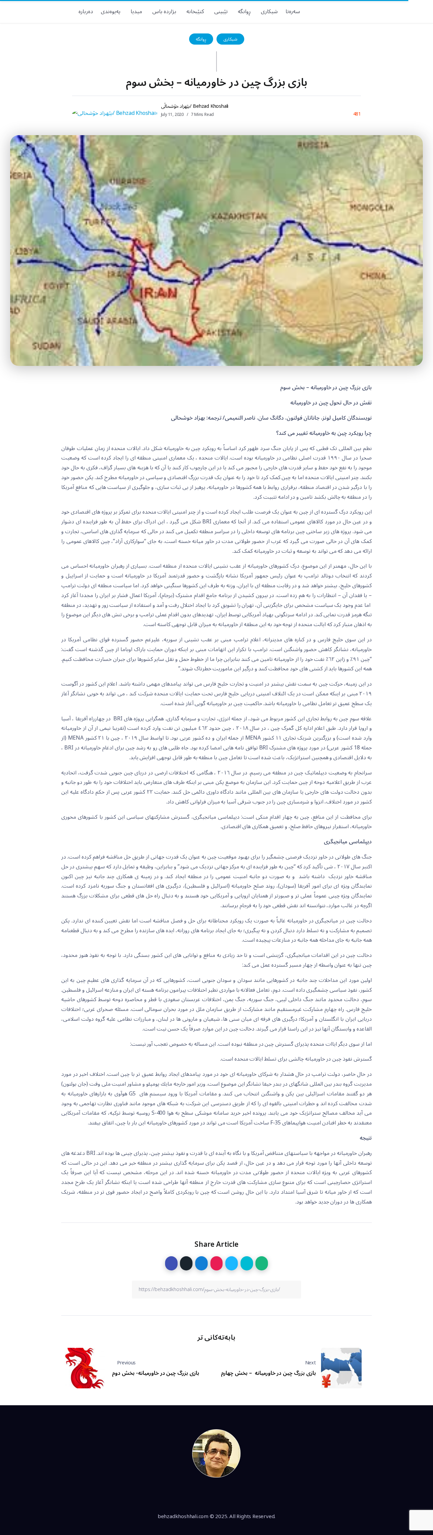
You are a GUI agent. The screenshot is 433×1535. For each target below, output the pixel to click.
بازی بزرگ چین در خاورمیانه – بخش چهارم (268, 1373)
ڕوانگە (201, 39)
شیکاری (230, 39)
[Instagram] (389, 11)
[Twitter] (401, 11)
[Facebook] (413, 11)
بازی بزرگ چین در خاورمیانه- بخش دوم (155, 1373)
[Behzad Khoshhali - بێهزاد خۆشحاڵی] (216, 1453)
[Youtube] (377, 11)
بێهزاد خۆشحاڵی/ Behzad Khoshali (195, 106)
